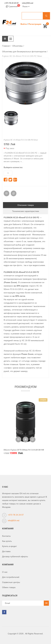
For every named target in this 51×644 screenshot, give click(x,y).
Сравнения (13, 6)
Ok (46, 603)
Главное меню (11, 39)
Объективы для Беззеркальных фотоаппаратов (24, 51)
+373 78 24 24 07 (11, 3)
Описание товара (25, 205)
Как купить (7, 541)
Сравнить (32, 439)
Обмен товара (8, 587)
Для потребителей (10, 577)
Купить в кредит (9, 546)
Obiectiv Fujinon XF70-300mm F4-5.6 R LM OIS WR (24, 450)
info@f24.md (27, 3)
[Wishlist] (6, 193)
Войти (24, 24)
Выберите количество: (13, 167)
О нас (5, 572)
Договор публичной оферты (15, 556)
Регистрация (34, 24)
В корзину (25, 439)
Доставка (6, 551)
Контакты (6, 536)
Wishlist (18, 439)
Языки (25, 6)
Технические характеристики (25, 211)
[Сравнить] (13, 193)
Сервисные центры (11, 582)
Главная (6, 46)
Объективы (17, 46)
